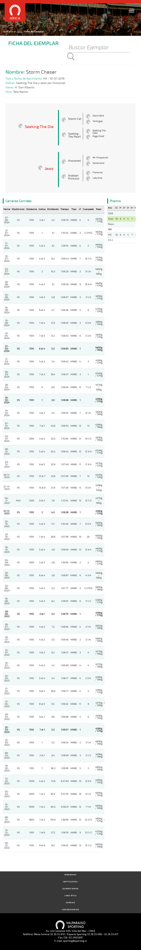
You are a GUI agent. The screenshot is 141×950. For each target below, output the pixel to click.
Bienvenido (71, 875)
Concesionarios (70, 910)
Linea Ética (70, 896)
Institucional (70, 882)
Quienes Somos (70, 889)
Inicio (20, 31)
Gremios (70, 903)
